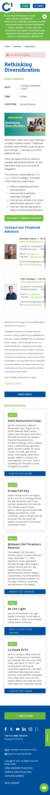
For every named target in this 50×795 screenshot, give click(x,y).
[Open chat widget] (44, 787)
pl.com (40, 241)
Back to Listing (14, 383)
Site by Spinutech (11, 782)
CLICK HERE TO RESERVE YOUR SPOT (24, 218)
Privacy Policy (10, 763)
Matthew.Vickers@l (28, 241)
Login (25, 5)
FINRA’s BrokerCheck (32, 264)
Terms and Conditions (14, 775)
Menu (40, 5)
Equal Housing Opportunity (19, 753)
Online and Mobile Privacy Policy (18, 767)
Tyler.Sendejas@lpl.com (31, 281)
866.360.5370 (36, 256)
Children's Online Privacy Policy (18, 771)
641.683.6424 (34, 294)
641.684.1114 (33, 254)
